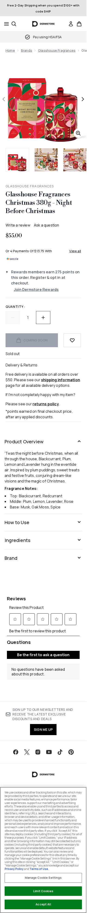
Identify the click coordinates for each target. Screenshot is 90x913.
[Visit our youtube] (48, 752)
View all (75, 251)
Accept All (43, 904)
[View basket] (79, 23)
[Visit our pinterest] (71, 752)
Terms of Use (39, 869)
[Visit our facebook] (15, 752)
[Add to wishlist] (72, 340)
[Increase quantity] (43, 317)
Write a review (18, 225)
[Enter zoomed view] (78, 133)
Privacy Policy (14, 869)
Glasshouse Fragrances (56, 50)
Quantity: (15, 306)
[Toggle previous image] (3, 99)
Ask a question (46, 225)
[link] (71, 23)
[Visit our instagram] (37, 752)
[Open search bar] (14, 23)
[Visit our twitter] (26, 752)
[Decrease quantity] (13, 317)
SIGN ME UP (43, 729)
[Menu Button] (5, 23)
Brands (26, 50)
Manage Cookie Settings (43, 877)
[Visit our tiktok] (60, 752)
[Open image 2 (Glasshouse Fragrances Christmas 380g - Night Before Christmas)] (46, 159)
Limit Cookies (43, 891)
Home (10, 50)
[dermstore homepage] (43, 24)
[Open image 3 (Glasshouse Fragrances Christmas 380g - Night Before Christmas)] (74, 159)
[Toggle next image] (83, 99)
